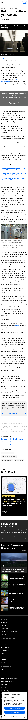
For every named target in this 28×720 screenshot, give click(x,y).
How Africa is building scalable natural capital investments (16, 608)
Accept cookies (14, 103)
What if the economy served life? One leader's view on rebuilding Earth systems (17, 578)
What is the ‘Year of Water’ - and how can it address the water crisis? (17, 586)
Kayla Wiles (4, 58)
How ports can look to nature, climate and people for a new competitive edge (16, 593)
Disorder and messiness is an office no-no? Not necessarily (13, 169)
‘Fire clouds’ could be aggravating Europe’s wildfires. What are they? (13, 570)
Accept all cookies (15, 712)
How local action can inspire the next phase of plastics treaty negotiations (17, 601)
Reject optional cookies (14, 708)
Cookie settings (14, 716)
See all (24, 550)
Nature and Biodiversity (10, 8)
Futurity (4, 28)
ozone (17, 325)
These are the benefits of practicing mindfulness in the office (14, 174)
